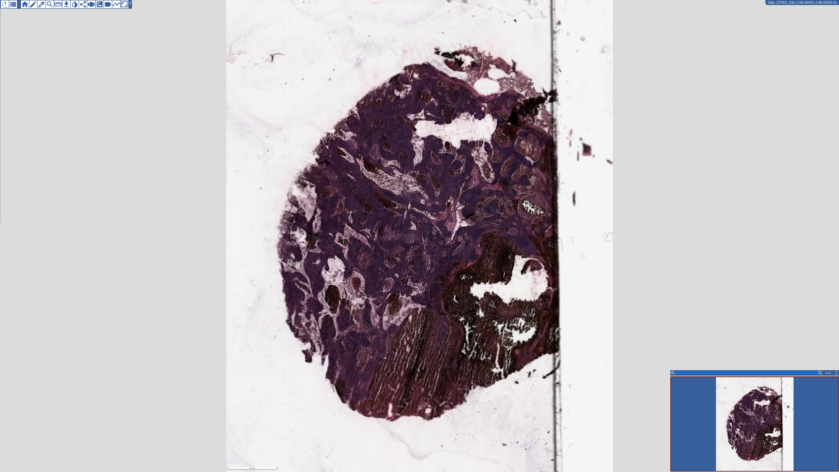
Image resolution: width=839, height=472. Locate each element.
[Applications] (5, 4)
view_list (13, 4)
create (33, 4)
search (50, 4)
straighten (58, 4)
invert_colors (75, 4)
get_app (66, 4)
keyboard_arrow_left (130, 3)
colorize (41, 4)
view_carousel (91, 4)
